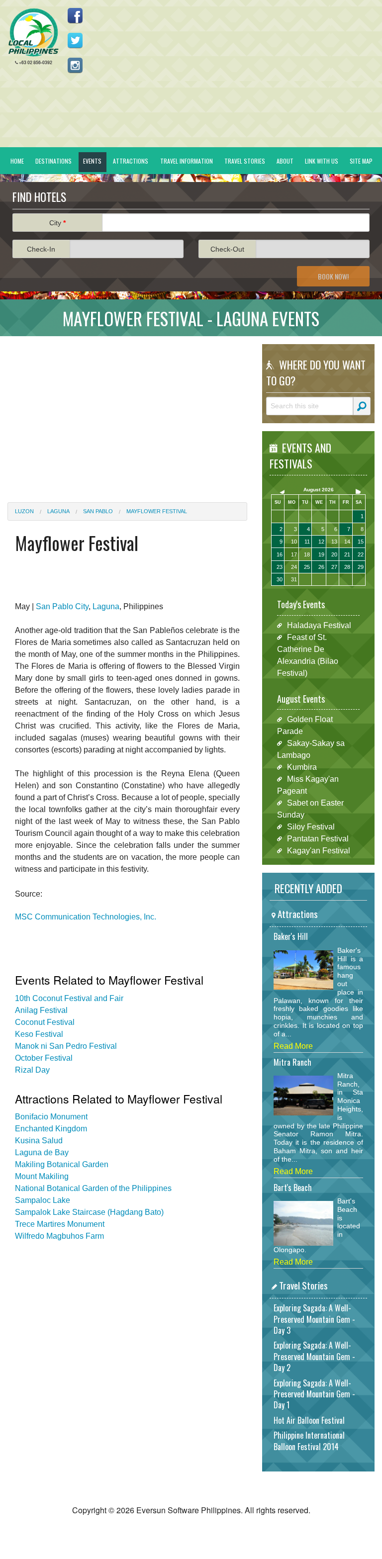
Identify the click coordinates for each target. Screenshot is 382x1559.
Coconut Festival (45, 1022)
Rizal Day (32, 1070)
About (285, 161)
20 (334, 554)
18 (307, 554)
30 (280, 579)
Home (17, 161)
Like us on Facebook (75, 15)
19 (321, 554)
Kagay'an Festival (318, 850)
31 (294, 579)
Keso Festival (39, 1034)
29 (361, 567)
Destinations (53, 161)
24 (294, 567)
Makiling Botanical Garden (61, 1164)
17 (294, 554)
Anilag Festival (41, 1010)
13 (334, 542)
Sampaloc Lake (42, 1200)
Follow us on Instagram (75, 65)
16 (280, 554)
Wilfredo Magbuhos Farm (59, 1236)
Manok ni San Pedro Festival (66, 1046)
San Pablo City (62, 606)
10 (294, 542)
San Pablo (98, 511)
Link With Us (321, 161)
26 (321, 567)
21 (347, 554)
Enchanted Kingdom (51, 1128)
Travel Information (186, 161)
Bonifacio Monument (51, 1116)
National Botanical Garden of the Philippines (93, 1188)
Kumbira (302, 767)
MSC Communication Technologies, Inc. (85, 917)
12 (321, 542)
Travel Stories (244, 161)
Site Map (361, 161)
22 (361, 554)
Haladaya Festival (319, 625)
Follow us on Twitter (75, 40)
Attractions (130, 161)
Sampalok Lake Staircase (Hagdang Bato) (89, 1212)
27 (334, 567)
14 (347, 542)
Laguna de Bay (42, 1152)
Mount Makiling (42, 1176)
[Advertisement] (127, 413)
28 (347, 567)
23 (280, 567)
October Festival (44, 1058)
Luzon (24, 511)
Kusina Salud (39, 1140)
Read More (293, 1046)
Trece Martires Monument (59, 1224)
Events (92, 161)
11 (307, 542)
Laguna (58, 511)
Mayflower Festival (156, 511)
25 (307, 567)
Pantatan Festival (318, 838)
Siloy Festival (311, 827)
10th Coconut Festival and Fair (69, 998)
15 (361, 542)
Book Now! (333, 276)
